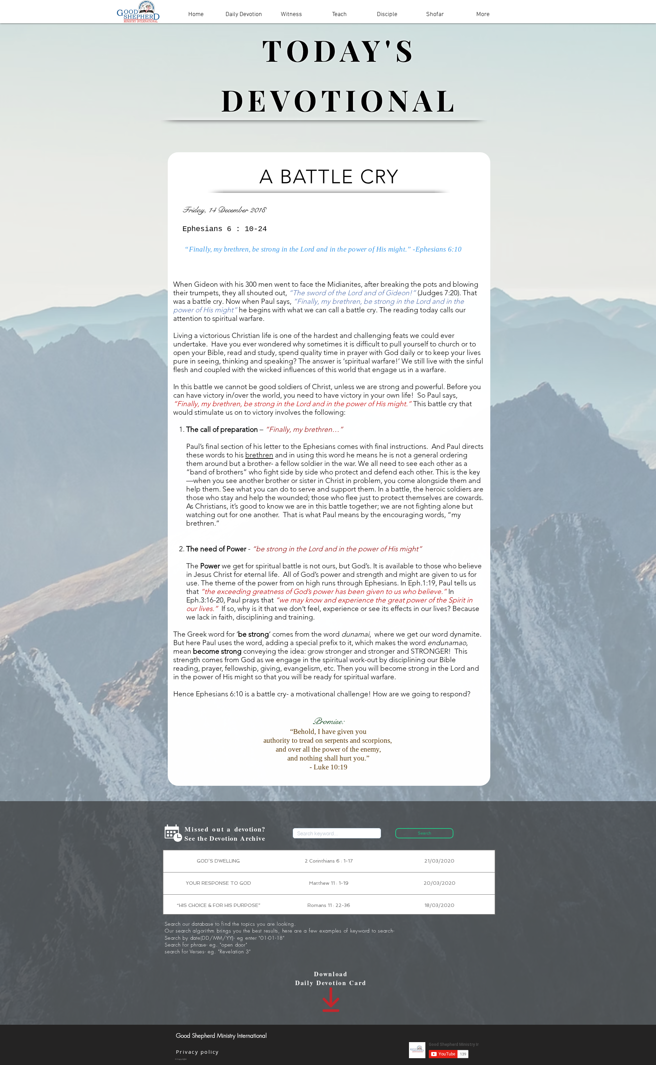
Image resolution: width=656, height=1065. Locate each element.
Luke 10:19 (330, 767)
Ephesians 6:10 (438, 249)
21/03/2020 (439, 861)
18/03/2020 (439, 905)
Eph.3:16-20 (204, 600)
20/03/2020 (439, 883)
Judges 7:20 (438, 292)
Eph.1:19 (421, 583)
